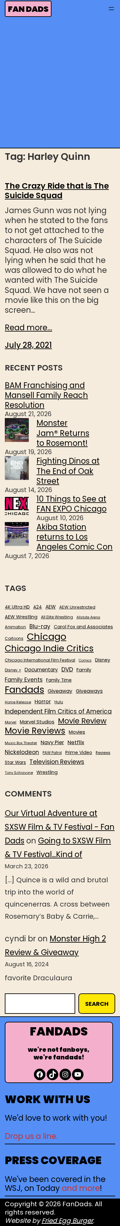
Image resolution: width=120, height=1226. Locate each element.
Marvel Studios (37, 722)
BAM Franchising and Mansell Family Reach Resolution (46, 395)
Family (83, 670)
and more (81, 1188)
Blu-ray (39, 626)
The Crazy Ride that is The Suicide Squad (57, 190)
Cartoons (14, 638)
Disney (102, 660)
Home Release (18, 702)
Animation (15, 627)
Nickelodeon (22, 752)
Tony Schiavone (19, 772)
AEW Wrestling (21, 617)
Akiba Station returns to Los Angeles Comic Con (74, 537)
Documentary (41, 670)
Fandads (24, 690)
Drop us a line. (31, 1136)
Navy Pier (52, 742)
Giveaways (89, 691)
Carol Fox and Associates (83, 627)
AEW (50, 607)
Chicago (46, 637)
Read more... (28, 328)
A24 (37, 607)
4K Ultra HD (17, 607)
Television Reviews (56, 762)
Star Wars (15, 763)
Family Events (24, 679)
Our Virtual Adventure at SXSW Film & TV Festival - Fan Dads (60, 827)
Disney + (13, 670)
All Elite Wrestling (57, 617)
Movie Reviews (35, 731)
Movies (77, 732)
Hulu (58, 702)
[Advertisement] (60, 84)
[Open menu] (111, 8)
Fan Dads (28, 9)
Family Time (59, 680)
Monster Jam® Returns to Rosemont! (62, 433)
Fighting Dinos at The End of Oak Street (68, 471)
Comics (85, 660)
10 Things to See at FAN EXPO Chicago (71, 504)
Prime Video (78, 752)
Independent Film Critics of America (58, 711)
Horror (43, 701)
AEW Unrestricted (77, 607)
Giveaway (60, 691)
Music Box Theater (21, 743)
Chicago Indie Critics (49, 648)
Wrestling (47, 772)
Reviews (103, 753)
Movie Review (82, 721)
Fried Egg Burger (67, 1220)
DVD (67, 669)
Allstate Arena (88, 617)
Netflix (76, 742)
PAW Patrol (52, 753)
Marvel (10, 722)
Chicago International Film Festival (40, 660)
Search (96, 1004)
